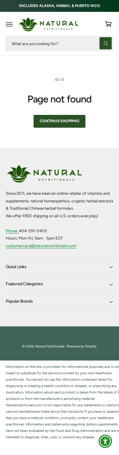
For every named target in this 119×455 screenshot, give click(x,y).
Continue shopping (59, 121)
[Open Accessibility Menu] (105, 441)
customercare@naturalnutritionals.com (41, 245)
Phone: (12, 230)
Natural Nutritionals (49, 346)
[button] (9, 24)
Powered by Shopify (82, 346)
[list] (59, 402)
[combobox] (59, 43)
